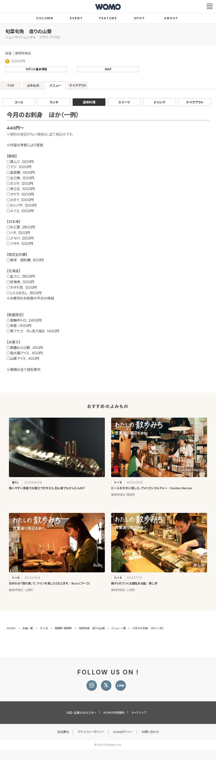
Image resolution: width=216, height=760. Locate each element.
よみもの (33, 85)
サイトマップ (138, 712)
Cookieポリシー (123, 732)
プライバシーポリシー (91, 732)
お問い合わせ (150, 732)
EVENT (76, 18)
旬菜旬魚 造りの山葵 (28, 31)
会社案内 (63, 732)
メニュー (55, 85)
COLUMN (44, 18)
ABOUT (171, 18)
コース (18, 102)
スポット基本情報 (36, 69)
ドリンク (159, 102)
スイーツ (124, 102)
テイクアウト (77, 85)
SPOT (139, 18)
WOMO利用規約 (114, 712)
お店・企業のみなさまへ (81, 712)
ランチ (54, 102)
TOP (10, 85)
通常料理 (89, 102)
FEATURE (108, 18)
